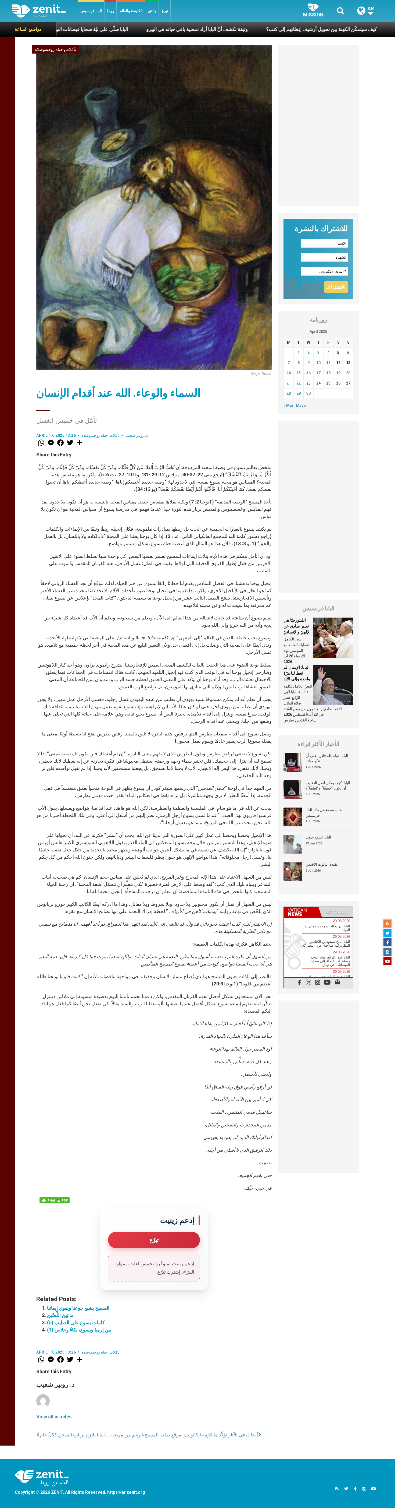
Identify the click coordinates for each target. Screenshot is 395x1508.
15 (298, 373)
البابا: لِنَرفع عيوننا (318, 837)
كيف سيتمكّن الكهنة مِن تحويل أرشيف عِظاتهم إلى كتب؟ (255, 29)
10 (318, 363)
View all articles (53, 1416)
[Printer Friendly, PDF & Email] (55, 1200)
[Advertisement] (318, 125)
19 (338, 373)
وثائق (152, 11)
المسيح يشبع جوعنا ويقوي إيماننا (78, 1308)
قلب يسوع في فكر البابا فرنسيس (324, 813)
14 (288, 373)
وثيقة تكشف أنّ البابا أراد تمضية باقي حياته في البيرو (131, 29)
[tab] (301, 912)
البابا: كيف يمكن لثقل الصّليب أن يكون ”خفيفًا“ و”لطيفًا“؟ (328, 785)
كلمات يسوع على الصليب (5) (76, 1322)
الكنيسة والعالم (131, 11)
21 (288, 383)
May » (301, 405)
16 (308, 373)
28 (288, 393)
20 (348, 373)
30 (308, 393)
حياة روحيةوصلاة (49, 49)
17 (318, 373)
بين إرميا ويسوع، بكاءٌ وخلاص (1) (79, 1330)
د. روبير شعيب (136, 435)
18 (328, 373)
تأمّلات (70, 49)
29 (298, 393)
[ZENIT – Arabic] (45, 11)
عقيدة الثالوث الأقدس (322, 864)
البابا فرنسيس (91, 11)
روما (110, 11)
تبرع (165, 11)
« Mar (288, 405)
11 (328, 363)
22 (298, 383)
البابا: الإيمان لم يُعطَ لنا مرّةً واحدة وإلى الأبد (296, 673)
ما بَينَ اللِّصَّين (60, 1315)
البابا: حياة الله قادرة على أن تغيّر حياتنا (327, 758)
